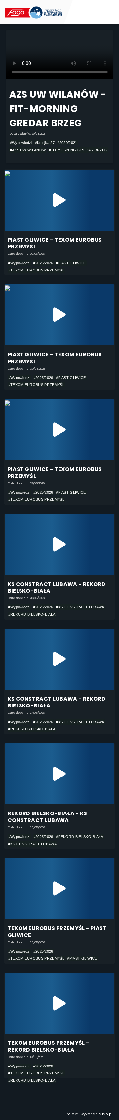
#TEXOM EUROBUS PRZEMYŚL (36, 270)
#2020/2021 (67, 143)
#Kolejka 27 (45, 143)
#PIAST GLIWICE (71, 263)
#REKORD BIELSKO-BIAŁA (32, 614)
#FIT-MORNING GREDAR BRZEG (78, 150)
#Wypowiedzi (21, 143)
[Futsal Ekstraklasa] (34, 12)
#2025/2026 (43, 263)
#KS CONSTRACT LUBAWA (80, 607)
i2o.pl (107, 1114)
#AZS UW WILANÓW (28, 150)
